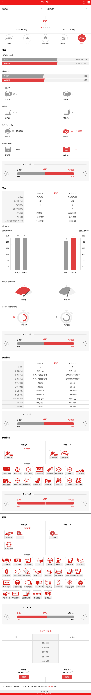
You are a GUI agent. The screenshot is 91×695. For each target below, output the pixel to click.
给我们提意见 (45, 691)
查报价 (23, 677)
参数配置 (51, 686)
